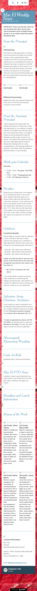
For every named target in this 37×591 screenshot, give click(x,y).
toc (2, 10)
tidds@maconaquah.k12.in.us (17, 563)
